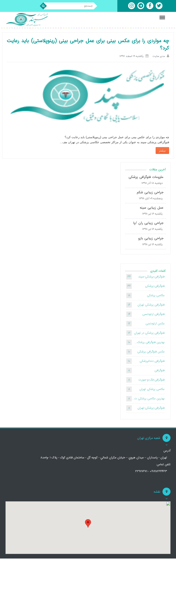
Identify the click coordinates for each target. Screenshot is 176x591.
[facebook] (149, 5)
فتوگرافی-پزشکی (155, 286)
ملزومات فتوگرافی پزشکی (146, 177)
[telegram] (140, 5)
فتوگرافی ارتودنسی (153, 314)
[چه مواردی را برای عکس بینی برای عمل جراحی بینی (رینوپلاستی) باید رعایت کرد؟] (88, 97)
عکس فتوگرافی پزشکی (151, 351)
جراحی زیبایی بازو (150, 238)
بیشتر (162, 150)
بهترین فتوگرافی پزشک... (149, 342)
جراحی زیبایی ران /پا (148, 223)
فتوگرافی (159, 370)
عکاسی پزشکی (156, 295)
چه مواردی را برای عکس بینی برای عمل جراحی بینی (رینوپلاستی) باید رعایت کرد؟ (88, 44)
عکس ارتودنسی (155, 323)
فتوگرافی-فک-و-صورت (152, 379)
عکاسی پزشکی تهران (152, 389)
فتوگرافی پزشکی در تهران (149, 333)
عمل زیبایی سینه (151, 208)
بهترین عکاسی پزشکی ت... (148, 398)
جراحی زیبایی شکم (150, 192)
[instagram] (131, 5)
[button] (88, 523)
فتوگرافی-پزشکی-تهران (151, 408)
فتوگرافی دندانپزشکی (152, 361)
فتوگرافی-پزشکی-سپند (151, 276)
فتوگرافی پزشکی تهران (151, 304)
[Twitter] (159, 5)
